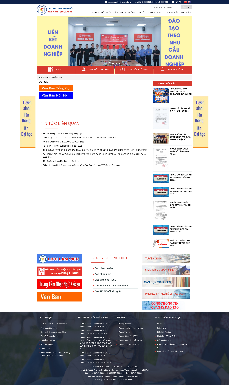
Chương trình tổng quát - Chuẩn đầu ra (172, 340)
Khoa (123, 12)
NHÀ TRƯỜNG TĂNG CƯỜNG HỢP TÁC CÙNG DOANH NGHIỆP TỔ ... (180, 131)
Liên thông (161, 323)
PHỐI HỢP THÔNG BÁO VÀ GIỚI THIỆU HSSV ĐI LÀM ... (180, 237)
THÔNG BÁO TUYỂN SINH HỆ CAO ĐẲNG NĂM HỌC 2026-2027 (95, 319)
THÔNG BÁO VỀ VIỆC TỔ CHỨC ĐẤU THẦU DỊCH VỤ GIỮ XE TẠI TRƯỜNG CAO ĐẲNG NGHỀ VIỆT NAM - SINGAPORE (95, 145)
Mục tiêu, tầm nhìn (49, 323)
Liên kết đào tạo (164, 327)
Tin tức (141, 12)
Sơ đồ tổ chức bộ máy (50, 331)
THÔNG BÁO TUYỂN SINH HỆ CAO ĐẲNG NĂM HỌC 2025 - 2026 (95, 348)
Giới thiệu (112, 12)
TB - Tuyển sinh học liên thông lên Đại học (60, 156)
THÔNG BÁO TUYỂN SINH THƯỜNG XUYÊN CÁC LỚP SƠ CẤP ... (180, 223)
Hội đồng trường (48, 335)
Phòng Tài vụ (124, 327)
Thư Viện (186, 12)
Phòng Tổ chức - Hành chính (130, 323)
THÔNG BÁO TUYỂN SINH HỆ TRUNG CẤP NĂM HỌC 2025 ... (181, 186)
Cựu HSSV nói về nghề (108, 286)
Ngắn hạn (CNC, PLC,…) (167, 331)
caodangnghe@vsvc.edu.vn (119, 2)
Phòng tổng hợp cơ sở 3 (128, 339)
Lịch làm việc (171, 12)
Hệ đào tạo (162, 318)
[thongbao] (28, 148)
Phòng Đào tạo (124, 318)
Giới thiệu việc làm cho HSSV (111, 280)
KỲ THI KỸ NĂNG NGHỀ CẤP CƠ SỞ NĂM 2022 (63, 136)
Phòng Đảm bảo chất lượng (130, 335)
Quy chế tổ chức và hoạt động (53, 327)
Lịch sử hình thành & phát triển (54, 318)
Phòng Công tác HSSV (127, 331)
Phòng (131, 12)
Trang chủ (98, 12)
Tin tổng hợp (56, 72)
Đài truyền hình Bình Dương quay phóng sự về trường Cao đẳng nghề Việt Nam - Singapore (81, 160)
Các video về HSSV (105, 274)
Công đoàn (45, 343)
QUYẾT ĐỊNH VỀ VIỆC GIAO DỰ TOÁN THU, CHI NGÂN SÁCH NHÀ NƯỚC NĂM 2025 (79, 132)
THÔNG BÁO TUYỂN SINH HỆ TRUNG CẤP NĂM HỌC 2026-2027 (95, 326)
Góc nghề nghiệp (110, 252)
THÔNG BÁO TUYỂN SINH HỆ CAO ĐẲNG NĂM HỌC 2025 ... (180, 172)
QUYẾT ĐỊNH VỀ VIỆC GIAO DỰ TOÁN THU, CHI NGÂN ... (180, 199)
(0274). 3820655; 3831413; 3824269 (152, 2)
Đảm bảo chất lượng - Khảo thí (170, 346)
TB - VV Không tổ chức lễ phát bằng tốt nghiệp (62, 128)
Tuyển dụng (155, 12)
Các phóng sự (103, 268)
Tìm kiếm (187, 7)
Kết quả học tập (164, 335)
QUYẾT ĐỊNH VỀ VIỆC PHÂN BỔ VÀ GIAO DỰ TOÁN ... (179, 146)
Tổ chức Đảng (47, 339)
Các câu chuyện (104, 263)
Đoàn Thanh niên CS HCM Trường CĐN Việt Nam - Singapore (55, 348)
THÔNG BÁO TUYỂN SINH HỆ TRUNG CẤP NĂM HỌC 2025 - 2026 (95, 355)
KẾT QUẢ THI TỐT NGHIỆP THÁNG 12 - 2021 (62, 141)
